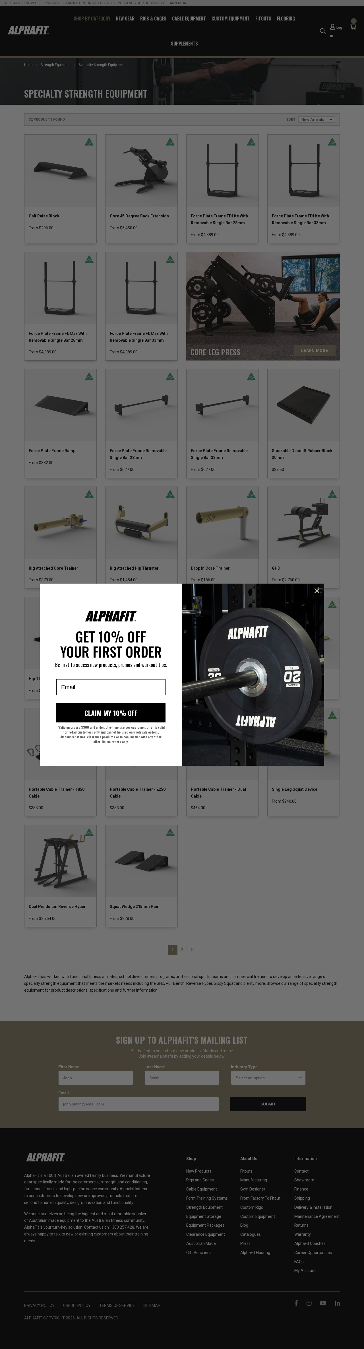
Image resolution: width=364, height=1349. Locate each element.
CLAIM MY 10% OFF (110, 713)
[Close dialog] (317, 591)
